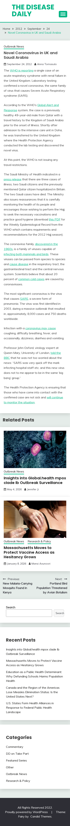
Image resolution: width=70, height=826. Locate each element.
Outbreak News (14, 46)
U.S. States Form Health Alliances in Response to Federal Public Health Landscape (30, 707)
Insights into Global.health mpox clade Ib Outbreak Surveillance (35, 480)
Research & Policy (39, 541)
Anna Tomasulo (47, 64)
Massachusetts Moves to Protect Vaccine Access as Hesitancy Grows (29, 552)
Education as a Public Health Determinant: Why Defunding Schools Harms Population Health (34, 676)
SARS (24, 298)
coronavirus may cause (40, 328)
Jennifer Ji (33, 489)
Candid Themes (41, 816)
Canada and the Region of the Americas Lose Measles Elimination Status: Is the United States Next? (33, 692)
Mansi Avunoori (41, 563)
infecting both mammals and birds (26, 254)
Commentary (14, 747)
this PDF (54, 219)
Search (10, 607)
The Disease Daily (33, 10)
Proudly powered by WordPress (27, 812)
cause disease (19, 264)
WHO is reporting (21, 70)
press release (12, 179)
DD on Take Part (17, 753)
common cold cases (31, 279)
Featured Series (16, 760)
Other (10, 767)
